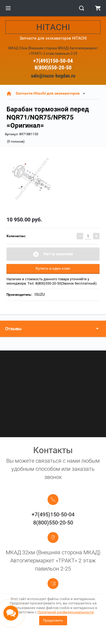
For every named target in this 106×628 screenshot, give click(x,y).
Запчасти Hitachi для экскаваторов (47, 93)
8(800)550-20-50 (53, 67)
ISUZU (40, 294)
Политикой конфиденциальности (66, 612)
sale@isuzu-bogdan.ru (53, 76)
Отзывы (13, 328)
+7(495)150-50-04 (53, 60)
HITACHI (53, 27)
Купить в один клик (53, 268)
